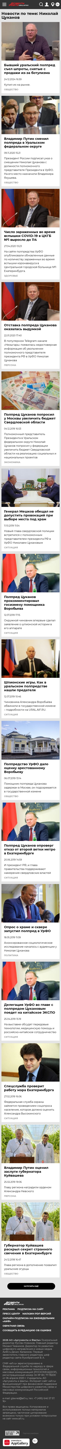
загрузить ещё (31, 1286)
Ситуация (11, 547)
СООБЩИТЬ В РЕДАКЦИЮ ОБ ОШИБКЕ (27, 1330)
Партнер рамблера (30, 1433)
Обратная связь (14, 1325)
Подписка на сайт (30, 1309)
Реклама (9, 1309)
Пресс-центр (11, 1313)
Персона (10, 365)
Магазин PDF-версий (36, 1313)
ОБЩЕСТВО (11, 89)
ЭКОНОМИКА (12, 462)
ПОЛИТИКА (11, 955)
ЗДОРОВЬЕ (11, 276)
